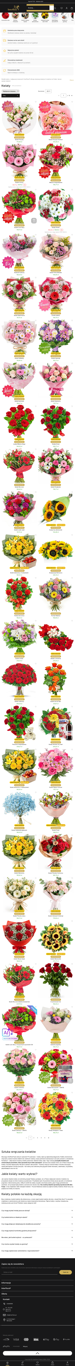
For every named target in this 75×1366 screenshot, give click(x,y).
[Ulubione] (61, 8)
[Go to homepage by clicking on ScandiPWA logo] (13, 7)
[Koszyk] (71, 8)
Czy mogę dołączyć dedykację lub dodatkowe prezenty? (21, 1224)
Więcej (72, 80)
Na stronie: (41, 91)
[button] (51, 8)
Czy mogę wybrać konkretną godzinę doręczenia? (18, 1231)
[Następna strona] (72, 95)
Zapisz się (65, 1272)
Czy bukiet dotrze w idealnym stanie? (14, 1217)
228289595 (10, 1303)
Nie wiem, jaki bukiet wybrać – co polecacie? (16, 1237)
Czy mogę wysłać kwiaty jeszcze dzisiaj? (15, 1210)
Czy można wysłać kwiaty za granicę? (14, 1244)
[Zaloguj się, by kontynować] (35, 102)
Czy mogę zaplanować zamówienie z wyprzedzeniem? (20, 1251)
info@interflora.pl (12, 1315)
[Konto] (66, 8)
